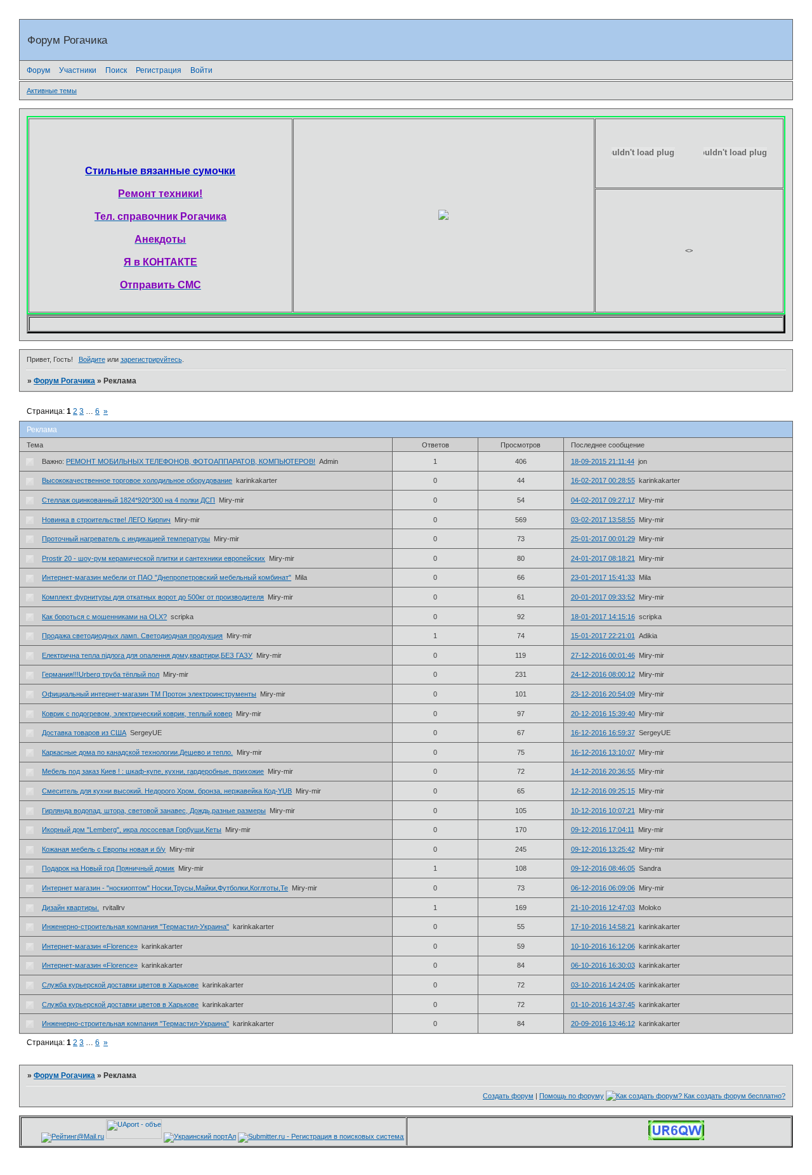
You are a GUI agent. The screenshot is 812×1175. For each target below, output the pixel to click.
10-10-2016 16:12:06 (603, 946)
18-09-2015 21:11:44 (602, 461)
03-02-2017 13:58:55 (603, 519)
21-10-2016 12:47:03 (603, 907)
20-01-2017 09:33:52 (603, 597)
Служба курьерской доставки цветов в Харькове (120, 985)
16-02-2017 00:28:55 (603, 480)
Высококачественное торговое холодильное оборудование (137, 480)
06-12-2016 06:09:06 (603, 888)
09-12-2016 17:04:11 (602, 829)
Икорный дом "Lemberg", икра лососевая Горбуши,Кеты (131, 829)
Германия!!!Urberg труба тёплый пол (100, 674)
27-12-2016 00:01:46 (603, 655)
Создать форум (508, 1096)
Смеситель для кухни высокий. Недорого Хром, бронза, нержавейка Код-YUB (167, 791)
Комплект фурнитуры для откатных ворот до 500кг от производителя (153, 597)
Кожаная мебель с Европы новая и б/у (104, 849)
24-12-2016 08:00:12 (603, 674)
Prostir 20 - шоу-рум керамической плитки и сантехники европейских (153, 558)
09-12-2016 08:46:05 (603, 868)
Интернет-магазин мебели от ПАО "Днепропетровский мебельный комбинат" (166, 577)
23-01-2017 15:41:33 (603, 577)
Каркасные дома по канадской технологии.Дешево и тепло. (137, 752)
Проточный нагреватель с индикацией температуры (126, 539)
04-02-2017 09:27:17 (603, 500)
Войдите (92, 359)
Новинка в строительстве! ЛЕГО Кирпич (106, 519)
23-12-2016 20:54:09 (603, 694)
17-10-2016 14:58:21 (603, 926)
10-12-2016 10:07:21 (603, 810)
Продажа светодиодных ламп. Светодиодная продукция (132, 635)
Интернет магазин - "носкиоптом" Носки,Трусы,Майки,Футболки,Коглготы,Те (165, 888)
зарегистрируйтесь (151, 359)
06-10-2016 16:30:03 (603, 965)
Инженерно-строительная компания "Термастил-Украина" (135, 926)
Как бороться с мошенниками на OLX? (104, 616)
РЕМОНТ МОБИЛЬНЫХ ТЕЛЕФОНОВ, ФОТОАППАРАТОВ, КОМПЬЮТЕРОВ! (190, 461)
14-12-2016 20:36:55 (603, 771)
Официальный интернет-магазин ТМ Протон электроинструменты (149, 694)
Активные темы (52, 90)
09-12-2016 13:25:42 (603, 849)
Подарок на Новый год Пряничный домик (108, 868)
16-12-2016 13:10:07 (603, 752)
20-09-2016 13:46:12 (603, 1023)
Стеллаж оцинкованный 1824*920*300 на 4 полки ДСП (128, 500)
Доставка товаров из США (84, 732)
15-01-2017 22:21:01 (603, 635)
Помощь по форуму (571, 1096)
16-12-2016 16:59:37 (603, 732)
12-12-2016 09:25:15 (603, 791)
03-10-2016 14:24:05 (603, 985)
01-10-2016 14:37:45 (603, 1004)
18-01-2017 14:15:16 (603, 616)
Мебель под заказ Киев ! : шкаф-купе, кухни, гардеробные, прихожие (153, 771)
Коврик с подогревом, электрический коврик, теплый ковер (137, 713)
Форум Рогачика (64, 380)
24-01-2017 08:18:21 (603, 558)
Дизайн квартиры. (70, 907)
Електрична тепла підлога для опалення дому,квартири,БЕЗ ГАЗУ (147, 655)
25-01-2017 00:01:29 (603, 539)
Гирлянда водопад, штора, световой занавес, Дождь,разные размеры (154, 810)
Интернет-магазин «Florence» (90, 946)
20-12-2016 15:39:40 (603, 713)
